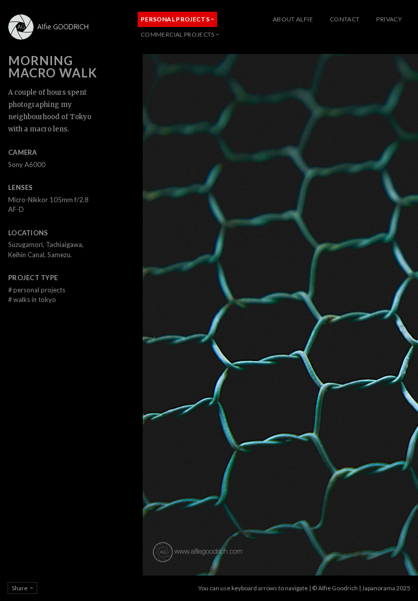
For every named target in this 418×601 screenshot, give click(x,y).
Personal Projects (175, 19)
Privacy (389, 19)
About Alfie (293, 19)
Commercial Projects (178, 34)
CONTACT (345, 19)
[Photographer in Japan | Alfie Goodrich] (51, 27)
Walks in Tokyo (32, 299)
